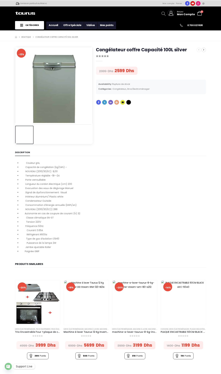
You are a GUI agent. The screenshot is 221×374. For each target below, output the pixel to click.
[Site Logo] (25, 13)
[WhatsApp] (203, 3)
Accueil (53, 25)
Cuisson (164, 329)
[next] (203, 50)
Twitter (104, 102)
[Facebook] (187, 3)
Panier (179, 3)
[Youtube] (192, 3)
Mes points (107, 25)
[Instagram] (198, 3)
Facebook (98, 102)
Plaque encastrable (198, 329)
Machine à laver (91, 329)
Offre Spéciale (72, 25)
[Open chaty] (8, 366)
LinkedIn (110, 102)
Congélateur (119, 88)
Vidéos (90, 25)
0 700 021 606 (195, 25)
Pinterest (116, 102)
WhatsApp (128, 102)
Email (122, 102)
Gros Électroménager (138, 88)
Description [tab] (22, 152)
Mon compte (168, 3)
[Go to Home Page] (16, 37)
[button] (204, 12)
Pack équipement (43, 329)
